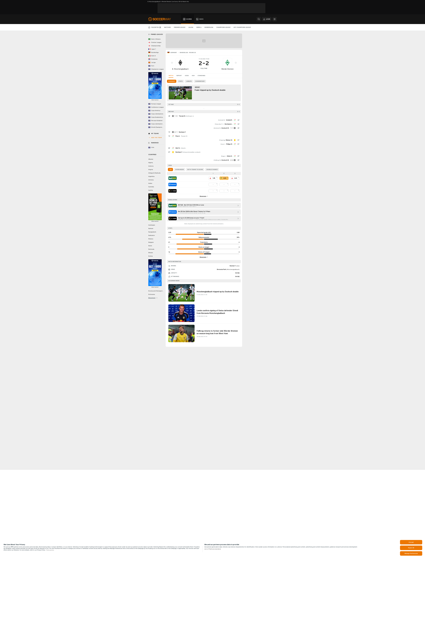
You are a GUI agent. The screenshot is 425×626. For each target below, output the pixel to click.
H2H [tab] (193, 75)
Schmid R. (229, 120)
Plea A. (177, 136)
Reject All (411, 548)
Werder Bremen (227, 69)
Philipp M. (229, 144)
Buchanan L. (228, 124)
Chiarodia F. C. (219, 124)
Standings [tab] (201, 75)
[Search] (259, 19)
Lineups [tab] (189, 81)
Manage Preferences (411, 553)
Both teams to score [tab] (195, 169)
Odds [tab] (187, 75)
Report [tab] (179, 75)
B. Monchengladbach (180, 69)
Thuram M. (184, 136)
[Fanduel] (172, 184)
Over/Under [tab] (179, 169)
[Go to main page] (160, 19)
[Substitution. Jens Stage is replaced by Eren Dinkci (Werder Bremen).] (234, 156)
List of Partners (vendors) (212, 549)
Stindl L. (183, 148)
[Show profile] (180, 62)
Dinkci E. (229, 156)
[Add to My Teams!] (172, 62)
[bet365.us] (172, 178)
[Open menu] (274, 19)
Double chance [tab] (212, 169)
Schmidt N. (221, 120)
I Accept (411, 542)
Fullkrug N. (217, 160)
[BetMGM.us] (172, 191)
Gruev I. (223, 144)
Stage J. (223, 156)
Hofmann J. (189, 116)
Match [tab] (171, 75)
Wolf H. (177, 148)
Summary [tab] (171, 81)
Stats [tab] (181, 81)
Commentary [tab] (200, 81)
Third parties (50, 550)
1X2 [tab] (170, 169)
